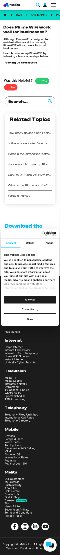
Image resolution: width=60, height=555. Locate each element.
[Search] (50, 101)
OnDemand (12, 386)
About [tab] (49, 242)
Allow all (30, 299)
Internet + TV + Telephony (21, 353)
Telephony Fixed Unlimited (21, 414)
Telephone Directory (17, 420)
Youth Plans (12, 442)
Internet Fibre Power (17, 350)
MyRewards (12, 482)
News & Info (12, 506)
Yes (44, 81)
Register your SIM (16, 463)
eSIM (8, 451)
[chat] (50, 545)
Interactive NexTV (16, 384)
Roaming (10, 460)
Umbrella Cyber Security (20, 362)
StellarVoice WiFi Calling (20, 448)
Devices (10, 436)
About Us (10, 488)
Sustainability (13, 485)
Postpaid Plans (14, 439)
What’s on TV (13, 393)
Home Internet (14, 347)
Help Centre (12, 491)
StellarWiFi (39, 15)
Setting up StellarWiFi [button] (21, 62)
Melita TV (11, 377)
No (13, 87)
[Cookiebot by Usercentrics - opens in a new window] (42, 234)
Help (19, 15)
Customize (28, 309)
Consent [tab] (11, 242)
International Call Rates (19, 417)
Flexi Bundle (12, 331)
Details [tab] (30, 242)
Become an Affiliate (17, 509)
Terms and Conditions (18, 512)
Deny (30, 319)
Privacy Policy (13, 515)
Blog (7, 503)
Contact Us (12, 494)
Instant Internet (14, 359)
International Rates (16, 457)
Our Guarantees (14, 478)
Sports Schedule (15, 396)
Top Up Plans (13, 445)
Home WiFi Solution (17, 356)
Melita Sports (13, 380)
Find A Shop (12, 497)
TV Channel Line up (17, 390)
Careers (9, 500)
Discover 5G (12, 454)
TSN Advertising (15, 399)
